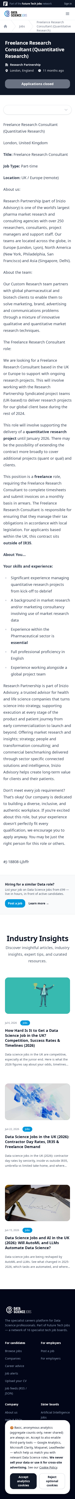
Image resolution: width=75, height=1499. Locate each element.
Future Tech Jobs (32, 3)
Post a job (15, 903)
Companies (13, 1358)
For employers (51, 1358)
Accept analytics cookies (23, 1481)
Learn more (39, 903)
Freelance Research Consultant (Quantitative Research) (54, 26)
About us (11, 1412)
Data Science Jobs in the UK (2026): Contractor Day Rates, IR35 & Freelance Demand (37, 1141)
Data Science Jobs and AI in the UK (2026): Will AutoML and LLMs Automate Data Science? (37, 1242)
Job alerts (11, 1373)
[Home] (5, 26)
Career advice (14, 1366)
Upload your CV (15, 1381)
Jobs (22, 26)
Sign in (68, 3)
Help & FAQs (13, 1420)
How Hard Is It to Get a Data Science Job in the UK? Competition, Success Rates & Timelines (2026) (32, 1038)
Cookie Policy (48, 1467)
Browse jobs (13, 1351)
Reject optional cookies (52, 1481)
